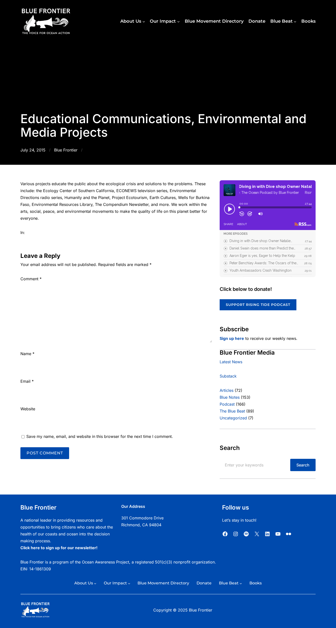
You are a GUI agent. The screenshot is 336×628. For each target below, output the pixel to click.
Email (27, 381)
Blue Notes (230, 397)
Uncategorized (233, 417)
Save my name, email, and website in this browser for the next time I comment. (99, 436)
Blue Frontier (65, 150)
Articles (226, 390)
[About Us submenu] (143, 21)
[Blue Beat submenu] (295, 21)
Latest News (231, 361)
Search (302, 465)
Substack (228, 376)
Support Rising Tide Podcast (258, 304)
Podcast (227, 404)
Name (27, 353)
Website (27, 408)
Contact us (131, 531)
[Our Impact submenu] (178, 21)
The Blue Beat (232, 411)
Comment (31, 278)
